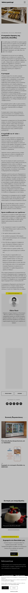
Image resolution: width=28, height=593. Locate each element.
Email (21, 403)
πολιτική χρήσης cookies (15, 584)
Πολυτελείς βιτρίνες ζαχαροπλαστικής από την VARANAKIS (13, 442)
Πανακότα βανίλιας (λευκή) (11, 526)
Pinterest (14, 403)
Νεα (2, 439)
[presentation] (2, 517)
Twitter (11, 403)
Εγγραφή (13, 554)
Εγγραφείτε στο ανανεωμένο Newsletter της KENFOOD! (13, 466)
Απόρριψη (14, 587)
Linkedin (17, 403)
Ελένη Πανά (14, 311)
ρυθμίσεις (12, 580)
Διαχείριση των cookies (14, 591)
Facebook (7, 403)
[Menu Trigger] (25, 2)
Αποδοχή (5, 587)
